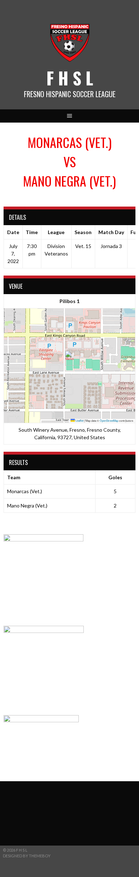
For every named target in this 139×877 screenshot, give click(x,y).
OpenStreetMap (109, 420)
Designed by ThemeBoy (27, 855)
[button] (69, 358)
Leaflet (79, 420)
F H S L (69, 77)
